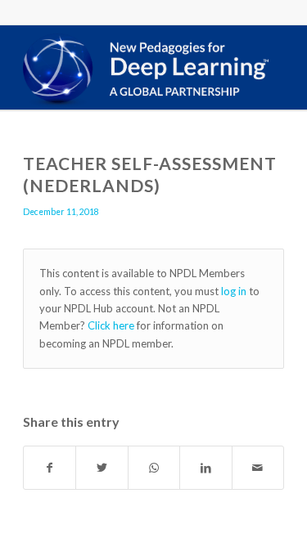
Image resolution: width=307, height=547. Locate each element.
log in (233, 291)
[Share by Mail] (258, 467)
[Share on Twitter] (101, 467)
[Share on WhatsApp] (154, 467)
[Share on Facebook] (49, 467)
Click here (111, 325)
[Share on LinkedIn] (205, 467)
